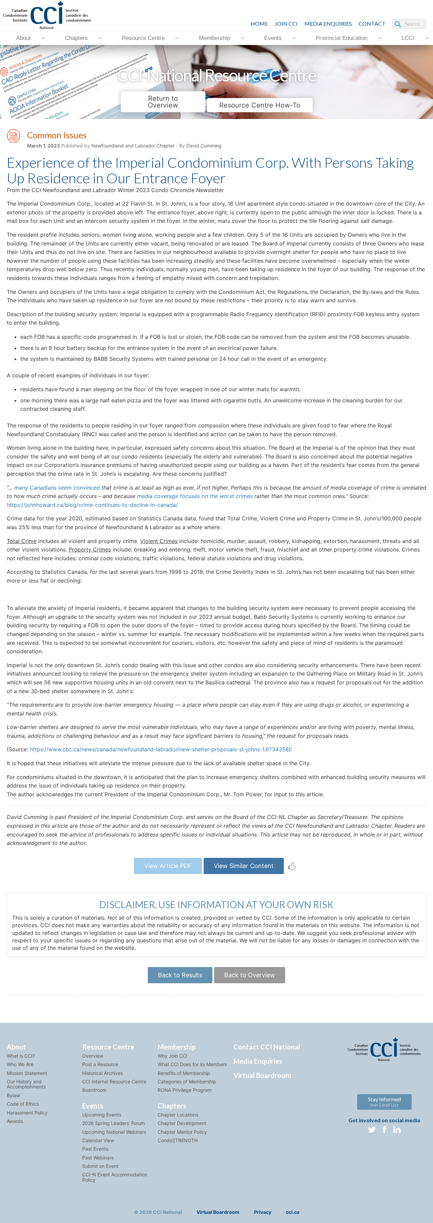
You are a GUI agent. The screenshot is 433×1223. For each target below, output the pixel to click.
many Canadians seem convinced (57, 487)
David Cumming (204, 145)
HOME (259, 23)
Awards (15, 1121)
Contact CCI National (266, 1047)
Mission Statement (27, 1073)
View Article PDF (168, 865)
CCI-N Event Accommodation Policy (114, 1177)
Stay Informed (384, 1102)
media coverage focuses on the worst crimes (195, 496)
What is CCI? (21, 1056)
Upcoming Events (101, 1115)
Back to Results (180, 975)
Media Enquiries (328, 23)
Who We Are (20, 1064)
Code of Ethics (23, 1104)
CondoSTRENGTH (178, 1140)
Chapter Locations (178, 1115)
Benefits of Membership (184, 1073)
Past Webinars (98, 1157)
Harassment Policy (27, 1112)
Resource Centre (143, 38)
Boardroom (94, 1090)
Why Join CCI (172, 1056)
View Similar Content (244, 865)
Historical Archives (102, 1073)
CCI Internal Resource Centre (114, 1081)
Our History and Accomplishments (26, 1084)
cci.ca (292, 1212)
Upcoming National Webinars (114, 1132)
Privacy (262, 1212)
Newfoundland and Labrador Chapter (133, 145)
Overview (92, 1056)
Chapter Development (182, 1123)
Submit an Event (100, 1166)
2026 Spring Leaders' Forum (113, 1123)
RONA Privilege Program (185, 1090)
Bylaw (13, 1095)
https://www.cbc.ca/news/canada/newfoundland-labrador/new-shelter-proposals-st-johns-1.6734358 (159, 749)
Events (273, 38)
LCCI (408, 38)
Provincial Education (341, 38)
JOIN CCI (286, 23)
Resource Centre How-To (259, 105)
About (23, 38)
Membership (214, 38)
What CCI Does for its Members (192, 1064)
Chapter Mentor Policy (182, 1132)
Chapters (76, 38)
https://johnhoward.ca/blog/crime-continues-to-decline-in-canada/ (92, 504)
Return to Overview (163, 101)
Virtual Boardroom (262, 1075)
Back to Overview (249, 975)
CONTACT (372, 23)
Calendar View (98, 1140)
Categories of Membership (187, 1081)
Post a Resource (100, 1064)
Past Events (95, 1149)
